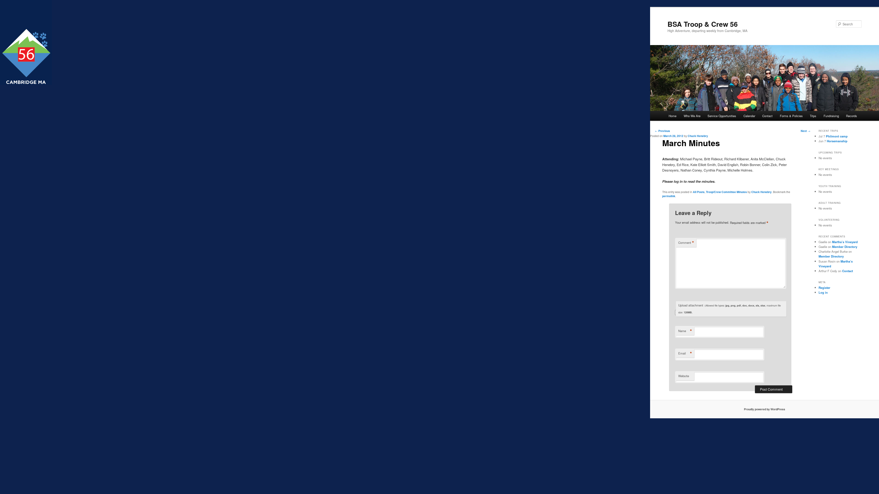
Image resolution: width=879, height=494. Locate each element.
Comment (686, 242)
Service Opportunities (722, 116)
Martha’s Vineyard (845, 242)
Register (824, 287)
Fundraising (831, 116)
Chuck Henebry (698, 136)
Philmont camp (837, 136)
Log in (823, 292)
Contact (767, 116)
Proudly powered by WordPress (764, 409)
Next (805, 131)
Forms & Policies (791, 116)
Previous (662, 131)
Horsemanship (837, 141)
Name (685, 331)
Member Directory (844, 246)
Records (851, 116)
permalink (668, 196)
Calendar (749, 116)
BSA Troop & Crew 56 (702, 24)
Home (672, 116)
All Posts (699, 192)
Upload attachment (729, 308)
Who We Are (692, 116)
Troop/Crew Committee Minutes (726, 192)
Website (683, 376)
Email (685, 353)
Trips (813, 116)
